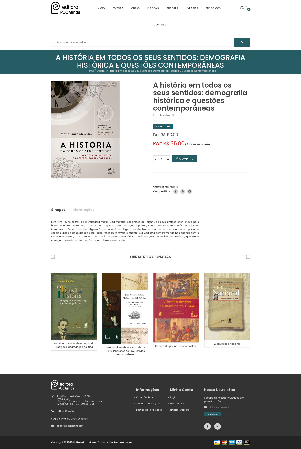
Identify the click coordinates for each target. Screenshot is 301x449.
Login (173, 397)
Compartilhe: (162, 191)
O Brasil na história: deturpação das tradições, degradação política (74, 345)
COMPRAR (186, 159)
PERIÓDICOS (213, 8)
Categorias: (161, 186)
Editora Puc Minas (84, 442)
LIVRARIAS (192, 8)
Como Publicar (144, 397)
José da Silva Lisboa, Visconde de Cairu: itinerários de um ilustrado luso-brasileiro (125, 351)
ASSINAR (212, 414)
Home (90, 71)
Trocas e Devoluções (148, 403)
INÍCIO (101, 8)
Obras (100, 71)
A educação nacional (227, 344)
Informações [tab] (82, 210)
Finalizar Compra (180, 409)
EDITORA (118, 8)
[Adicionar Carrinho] (74, 306)
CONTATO (160, 24)
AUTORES (172, 8)
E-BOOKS (153, 8)
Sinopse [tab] (58, 210)
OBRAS (135, 8)
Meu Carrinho (178, 403)
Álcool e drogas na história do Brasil (176, 346)
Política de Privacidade (149, 409)
